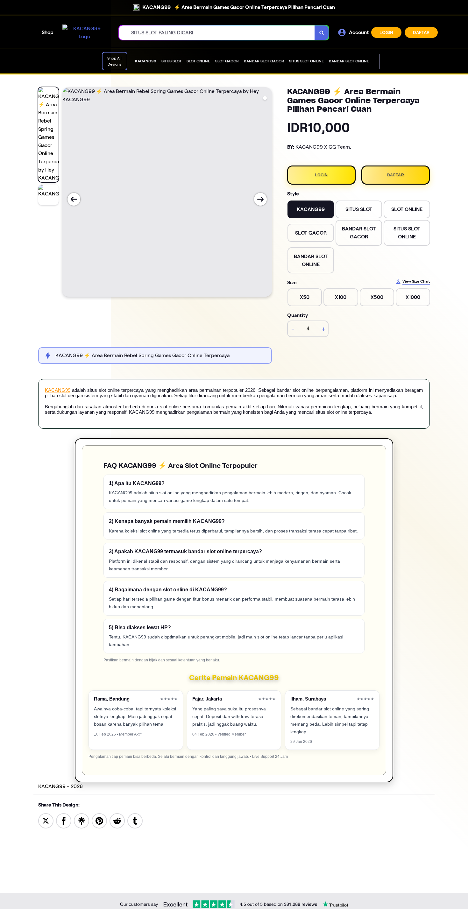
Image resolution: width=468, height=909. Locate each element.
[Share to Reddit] (117, 820)
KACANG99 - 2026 (60, 786)
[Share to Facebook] (63, 820)
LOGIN (386, 32)
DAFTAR (421, 32)
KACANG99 (57, 390)
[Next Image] (260, 199)
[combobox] (217, 32)
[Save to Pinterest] (99, 820)
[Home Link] (84, 33)
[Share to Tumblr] (135, 820)
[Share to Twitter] (45, 820)
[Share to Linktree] (81, 820)
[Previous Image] (73, 199)
